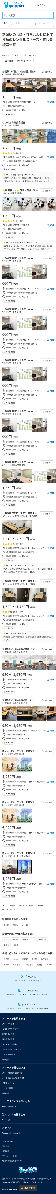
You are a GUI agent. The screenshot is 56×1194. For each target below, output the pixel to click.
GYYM (4, 1120)
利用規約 (5, 1059)
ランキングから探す (10, 1044)
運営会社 (5, 1146)
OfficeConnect (8, 1106)
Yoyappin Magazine (10, 1133)
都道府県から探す (9, 1039)
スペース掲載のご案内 (11, 1073)
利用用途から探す (9, 1034)
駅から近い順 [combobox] (23, 60)
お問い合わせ (7, 1141)
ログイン (41, 5)
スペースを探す (8, 1024)
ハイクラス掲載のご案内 (11, 1078)
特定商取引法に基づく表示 (12, 1161)
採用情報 (5, 1151)
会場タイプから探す (10, 1029)
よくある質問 (7, 1054)
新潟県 (12, 905)
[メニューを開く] (51, 5)
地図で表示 (30, 1187)
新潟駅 (40, 905)
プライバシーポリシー (11, 1156)
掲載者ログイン (8, 1083)
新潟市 (21, 905)
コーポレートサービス (11, 1049)
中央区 (31, 905)
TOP (3, 905)
